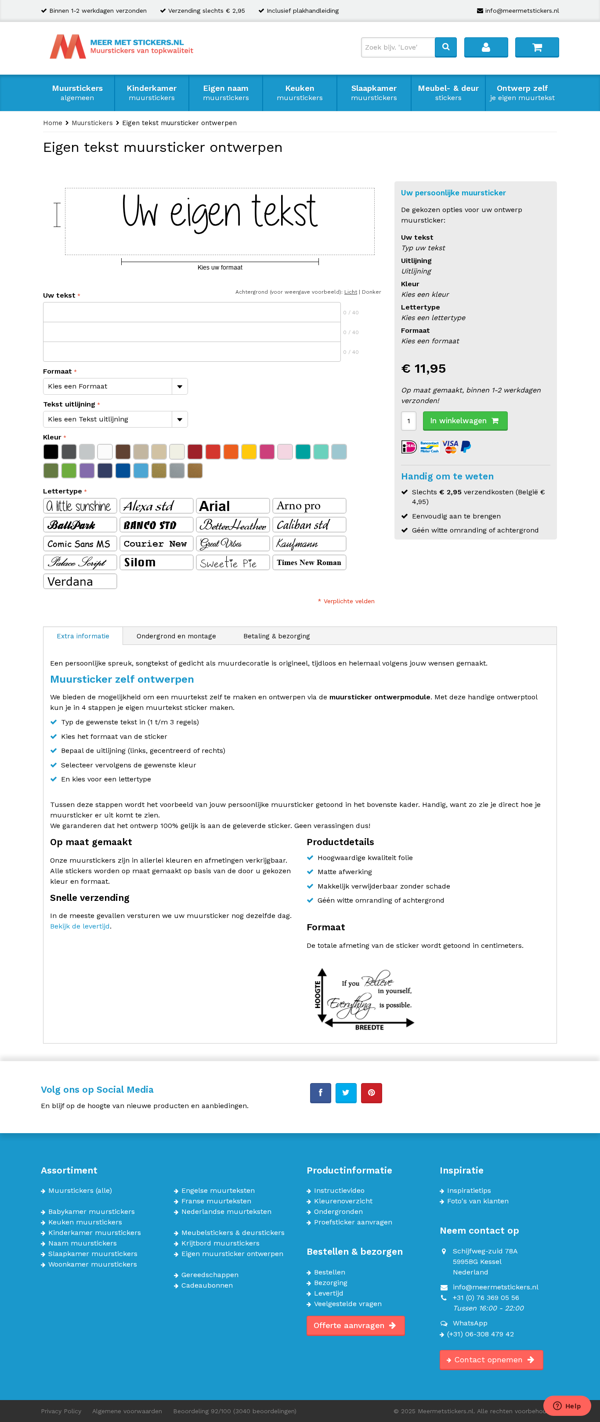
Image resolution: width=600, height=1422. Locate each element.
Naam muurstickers (82, 1243)
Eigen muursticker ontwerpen (232, 1253)
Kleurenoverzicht (343, 1201)
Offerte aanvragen (350, 1325)
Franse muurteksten (216, 1201)
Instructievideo (339, 1190)
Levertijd (328, 1293)
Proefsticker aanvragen (353, 1222)
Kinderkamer (152, 92)
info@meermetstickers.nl (522, 10)
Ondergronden (338, 1211)
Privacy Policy (61, 1411)
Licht (350, 292)
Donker (371, 292)
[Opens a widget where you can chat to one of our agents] (567, 1407)
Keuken (300, 92)
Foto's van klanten (478, 1201)
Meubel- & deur (448, 92)
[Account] (486, 47)
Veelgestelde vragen (348, 1303)
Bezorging (330, 1282)
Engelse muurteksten (218, 1190)
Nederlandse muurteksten (226, 1211)
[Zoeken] (446, 47)
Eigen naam (226, 92)
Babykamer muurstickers (91, 1211)
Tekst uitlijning (69, 404)
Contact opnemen (489, 1359)
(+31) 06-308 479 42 (480, 1334)
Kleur (52, 437)
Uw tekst (59, 295)
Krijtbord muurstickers (220, 1243)
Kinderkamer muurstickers (94, 1232)
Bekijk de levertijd (80, 926)
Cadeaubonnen (207, 1285)
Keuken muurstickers (85, 1222)
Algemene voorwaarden (127, 1411)
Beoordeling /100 (234, 1411)
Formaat (57, 371)
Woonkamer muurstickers (92, 1264)
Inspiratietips (469, 1190)
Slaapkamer (374, 92)
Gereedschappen (210, 1274)
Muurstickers (77, 92)
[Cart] (537, 47)
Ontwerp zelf (522, 92)
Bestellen (329, 1272)
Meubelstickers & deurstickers (233, 1232)
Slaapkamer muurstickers (92, 1253)
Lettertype (62, 491)
